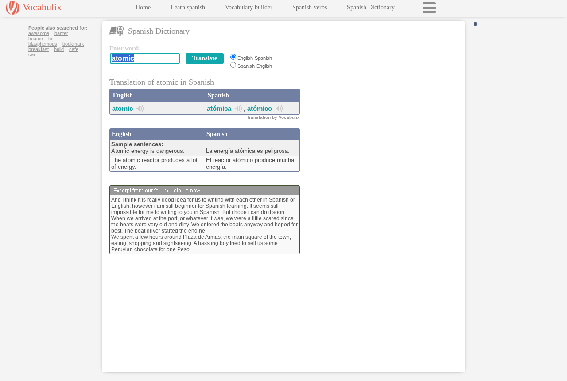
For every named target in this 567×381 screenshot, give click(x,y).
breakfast (38, 49)
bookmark (73, 44)
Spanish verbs (309, 7)
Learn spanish (188, 7)
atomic (122, 108)
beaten (35, 38)
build (59, 49)
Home (143, 7)
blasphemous (42, 44)
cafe (73, 49)
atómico (259, 108)
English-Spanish (254, 58)
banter (61, 33)
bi (50, 38)
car (31, 54)
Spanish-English (254, 66)
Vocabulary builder (248, 7)
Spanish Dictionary (371, 7)
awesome (38, 33)
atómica (219, 108)
